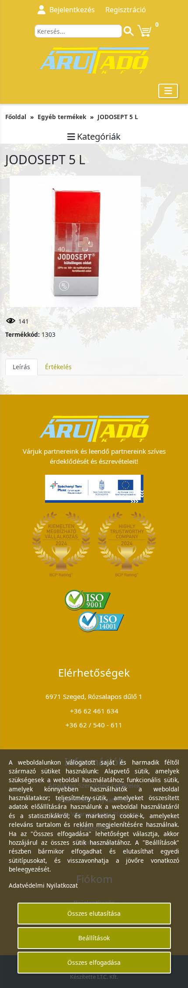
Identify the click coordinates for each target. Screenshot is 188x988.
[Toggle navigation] (168, 91)
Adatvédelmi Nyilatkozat (43, 885)
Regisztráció (125, 9)
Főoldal (15, 117)
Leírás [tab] (21, 367)
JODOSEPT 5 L (117, 117)
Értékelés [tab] (58, 367)
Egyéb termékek (62, 117)
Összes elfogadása (94, 962)
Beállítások (94, 938)
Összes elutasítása (94, 913)
